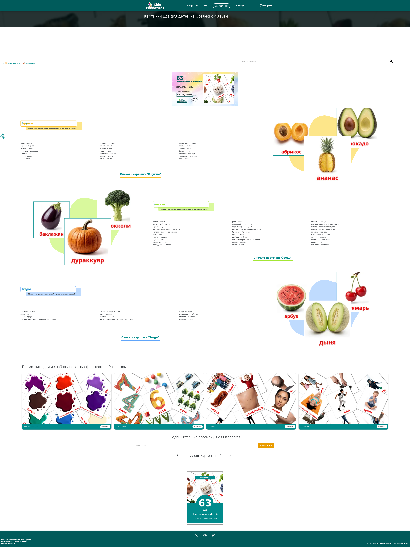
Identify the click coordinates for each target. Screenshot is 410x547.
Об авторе (239, 5)
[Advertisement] (205, 42)
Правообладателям (8, 543)
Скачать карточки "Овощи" (273, 257)
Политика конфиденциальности (12, 539)
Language (263, 6)
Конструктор (192, 5)
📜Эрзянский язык (13, 63)
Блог (206, 5)
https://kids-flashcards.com (382, 543)
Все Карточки (221, 6)
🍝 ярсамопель (29, 63)
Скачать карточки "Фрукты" (140, 174)
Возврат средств (20, 541)
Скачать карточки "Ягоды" (140, 337)
